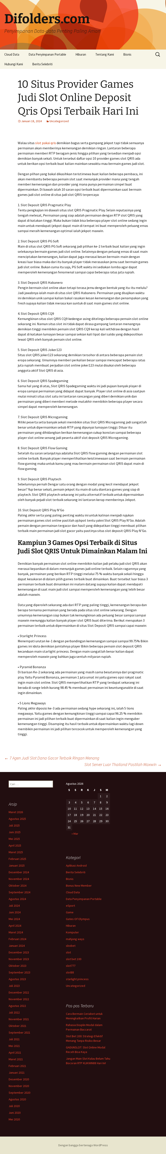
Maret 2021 (16, 1059)
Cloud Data (11, 54)
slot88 (70, 972)
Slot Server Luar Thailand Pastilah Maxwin (123, 764)
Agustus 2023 (17, 979)
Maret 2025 (16, 852)
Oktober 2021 (17, 1026)
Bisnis (127, 54)
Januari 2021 (17, 1072)
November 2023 (19, 959)
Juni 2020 (15, 1113)
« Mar (75, 834)
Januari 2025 (17, 865)
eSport (70, 906)
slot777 (70, 966)
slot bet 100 (73, 959)
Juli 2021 (14, 1039)
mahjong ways (75, 939)
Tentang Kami (104, 54)
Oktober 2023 (17, 966)
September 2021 (19, 1032)
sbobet (70, 946)
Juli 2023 (14, 986)
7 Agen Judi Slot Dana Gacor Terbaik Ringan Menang (51, 758)
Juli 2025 (14, 825)
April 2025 (15, 845)
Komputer (72, 932)
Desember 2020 (19, 1079)
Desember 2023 (19, 952)
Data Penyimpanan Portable (47, 54)
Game (69, 912)
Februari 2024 (17, 939)
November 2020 (19, 1086)
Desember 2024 (19, 872)
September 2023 (19, 972)
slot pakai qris (45, 143)
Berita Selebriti (42, 64)
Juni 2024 (15, 912)
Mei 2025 (14, 839)
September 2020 (19, 1093)
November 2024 (19, 879)
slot (68, 952)
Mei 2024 (14, 919)
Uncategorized (59, 121)
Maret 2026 (16, 812)
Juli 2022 (14, 1012)
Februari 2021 (17, 1066)
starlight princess (77, 979)
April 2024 (15, 926)
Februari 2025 (17, 859)
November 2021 (19, 1019)
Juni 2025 (15, 832)
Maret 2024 (16, 932)
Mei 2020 (14, 1119)
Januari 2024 (17, 946)
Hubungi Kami (13, 64)
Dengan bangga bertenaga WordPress (83, 1145)
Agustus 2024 (17, 899)
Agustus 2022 (17, 1006)
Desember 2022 (19, 992)
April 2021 (15, 1052)
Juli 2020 (14, 1106)
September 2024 (19, 892)
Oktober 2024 (17, 885)
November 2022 (19, 999)
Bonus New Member (79, 885)
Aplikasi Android (76, 865)
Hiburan (80, 54)
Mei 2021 (14, 1046)
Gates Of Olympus (78, 919)
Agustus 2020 (17, 1099)
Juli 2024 (14, 906)
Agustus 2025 (17, 819)
